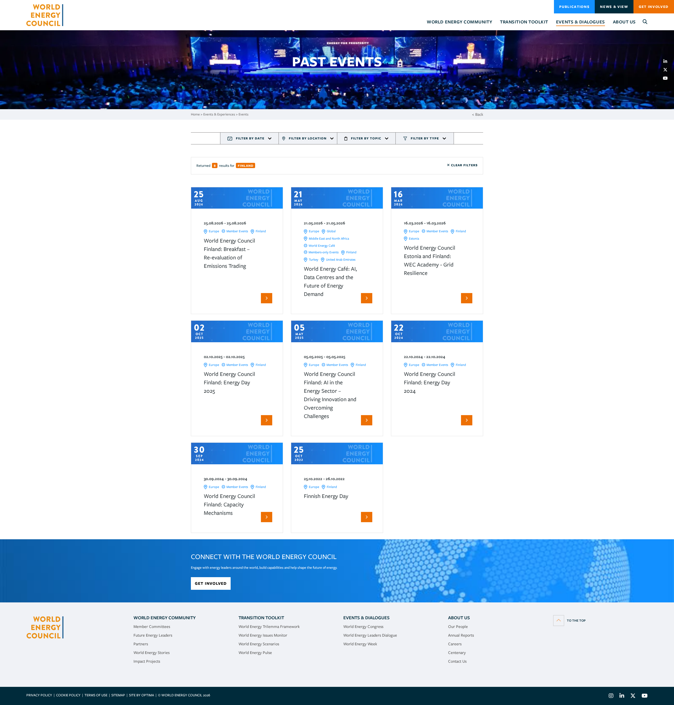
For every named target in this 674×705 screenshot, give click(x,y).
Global (331, 231)
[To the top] (569, 620)
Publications (574, 6)
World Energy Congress (363, 626)
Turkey (313, 259)
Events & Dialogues (366, 617)
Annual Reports (461, 635)
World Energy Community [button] (459, 22)
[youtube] (667, 78)
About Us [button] (624, 22)
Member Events (237, 231)
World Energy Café (322, 245)
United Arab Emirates (340, 259)
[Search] (645, 22)
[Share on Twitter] (667, 70)
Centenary (457, 652)
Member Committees (151, 626)
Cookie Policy (68, 695)
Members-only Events (324, 252)
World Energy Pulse (255, 652)
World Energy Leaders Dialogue (370, 635)
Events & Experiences (219, 114)
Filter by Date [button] (250, 138)
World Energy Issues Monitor (263, 635)
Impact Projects (146, 661)
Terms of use (96, 695)
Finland (261, 231)
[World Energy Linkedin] (622, 696)
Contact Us (457, 661)
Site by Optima (141, 695)
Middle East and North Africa (329, 238)
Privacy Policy (39, 695)
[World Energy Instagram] (611, 696)
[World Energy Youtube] (643, 696)
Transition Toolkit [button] (524, 22)
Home (195, 114)
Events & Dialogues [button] (580, 22)
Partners (140, 644)
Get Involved (654, 6)
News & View (614, 6)
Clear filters (464, 165)
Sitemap (118, 695)
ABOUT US (459, 617)
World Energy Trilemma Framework (269, 626)
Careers (455, 644)
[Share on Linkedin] (667, 61)
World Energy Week (360, 644)
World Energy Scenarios (259, 644)
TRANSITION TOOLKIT (261, 617)
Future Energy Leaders (152, 635)
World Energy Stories (151, 652)
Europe (214, 231)
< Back (477, 114)
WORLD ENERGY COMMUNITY (164, 617)
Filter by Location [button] (308, 138)
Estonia (414, 238)
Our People (458, 626)
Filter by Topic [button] (366, 138)
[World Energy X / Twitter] (633, 696)
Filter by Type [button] (425, 138)
